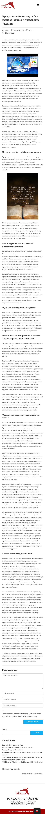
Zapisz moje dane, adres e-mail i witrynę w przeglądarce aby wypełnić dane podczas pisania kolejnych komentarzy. (21, 715)
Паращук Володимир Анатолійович (12, 750)
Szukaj (4, 729)
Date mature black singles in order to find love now (17, 747)
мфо (30, 30)
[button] (38, 5)
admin (7, 30)
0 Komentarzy (9, 33)
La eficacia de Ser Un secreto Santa (12, 745)
